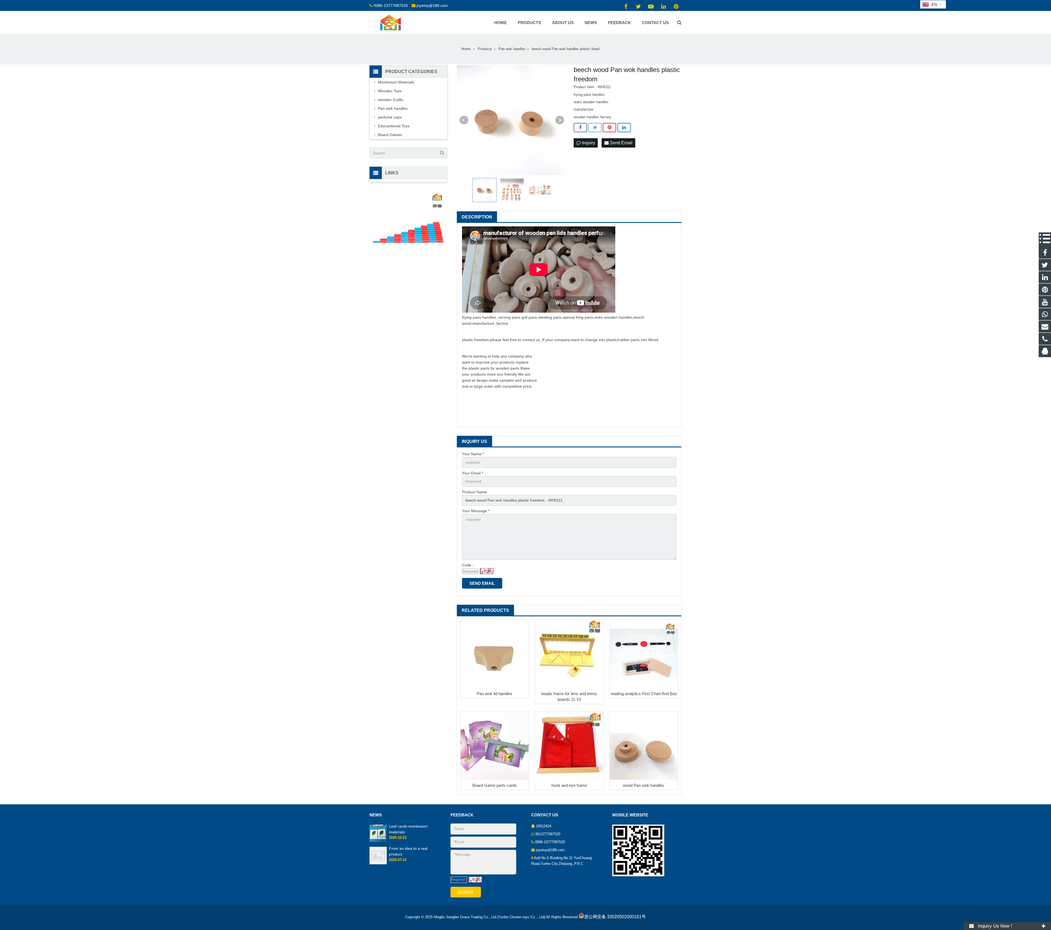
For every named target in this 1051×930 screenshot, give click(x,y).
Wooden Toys (390, 91)
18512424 (543, 826)
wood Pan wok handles (643, 785)
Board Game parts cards (494, 785)
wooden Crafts (390, 99)
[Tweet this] (595, 127)
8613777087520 (547, 834)
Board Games (390, 135)
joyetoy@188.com (432, 5)
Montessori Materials (396, 82)
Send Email (621, 142)
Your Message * (475, 511)
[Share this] (580, 127)
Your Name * (473, 454)
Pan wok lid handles (494, 693)
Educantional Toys (393, 126)
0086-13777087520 (391, 5)
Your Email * (472, 473)
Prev (464, 120)
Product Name (474, 492)
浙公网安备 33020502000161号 (615, 916)
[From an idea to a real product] (378, 863)
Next (559, 120)
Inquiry (588, 142)
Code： (468, 565)
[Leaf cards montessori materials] (378, 841)
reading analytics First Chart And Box (644, 693)
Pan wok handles (393, 108)
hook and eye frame (569, 785)
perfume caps (390, 117)
